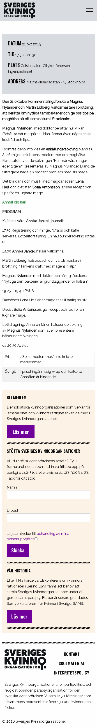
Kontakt (72, 654)
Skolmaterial (72, 663)
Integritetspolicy (71, 672)
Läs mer (19, 616)
